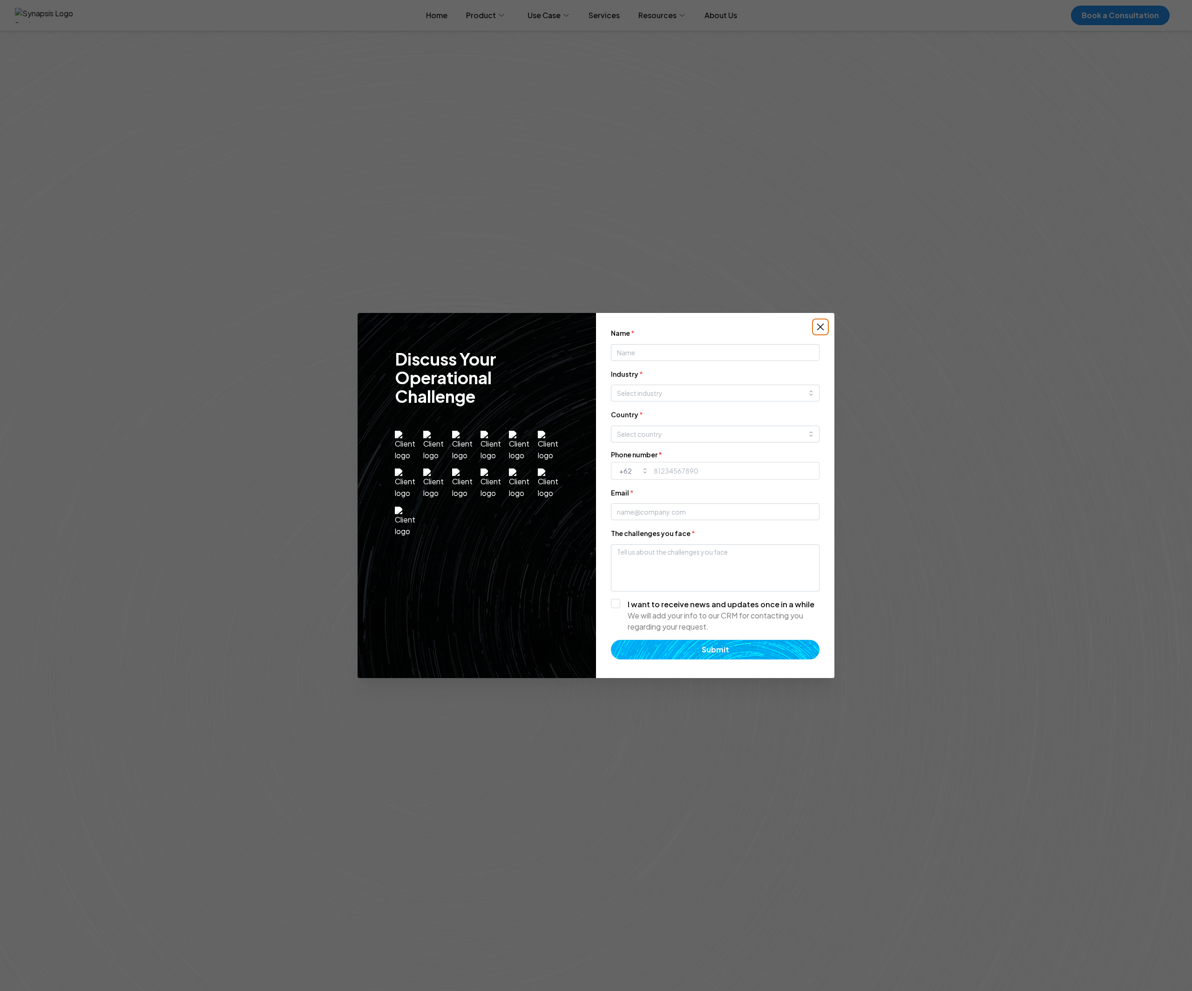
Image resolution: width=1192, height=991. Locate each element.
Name (623, 333)
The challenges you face (653, 533)
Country (627, 414)
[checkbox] (715, 615)
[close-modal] (820, 326)
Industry (627, 374)
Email (622, 493)
